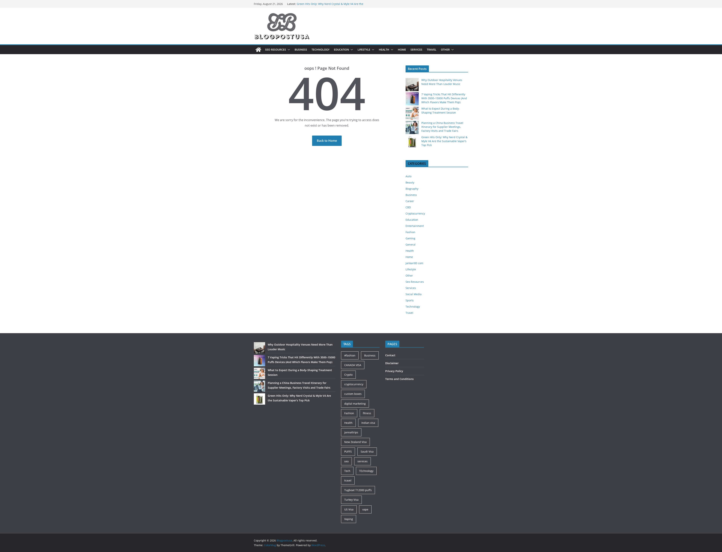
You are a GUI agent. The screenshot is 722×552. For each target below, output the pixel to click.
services (362, 461)
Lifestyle (364, 49)
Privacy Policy (394, 371)
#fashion (349, 355)
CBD (408, 207)
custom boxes (353, 394)
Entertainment (415, 226)
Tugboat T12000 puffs (358, 490)
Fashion (410, 232)
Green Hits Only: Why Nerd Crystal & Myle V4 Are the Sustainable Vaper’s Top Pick (444, 141)
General (411, 244)
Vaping (348, 519)
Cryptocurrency (415, 213)
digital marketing (355, 403)
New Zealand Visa (355, 442)
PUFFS (348, 451)
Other (445, 49)
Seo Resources (275, 49)
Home (402, 49)
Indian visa (368, 423)
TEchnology (366, 471)
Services (416, 49)
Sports (410, 300)
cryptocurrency (353, 384)
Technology (320, 49)
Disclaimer (392, 363)
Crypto (348, 374)
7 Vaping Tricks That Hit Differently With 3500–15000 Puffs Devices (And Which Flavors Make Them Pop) (444, 98)
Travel (431, 49)
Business (301, 49)
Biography (412, 188)
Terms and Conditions (399, 379)
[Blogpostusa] (258, 49)
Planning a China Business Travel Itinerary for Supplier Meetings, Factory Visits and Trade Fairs (331, 5)
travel (347, 480)
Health (384, 49)
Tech (347, 471)
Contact (390, 355)
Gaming (410, 238)
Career (410, 201)
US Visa (348, 509)
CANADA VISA (352, 365)
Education (341, 49)
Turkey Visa (351, 499)
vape (365, 509)
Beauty (410, 182)
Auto (408, 176)
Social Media (414, 294)
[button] (288, 49)
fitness (367, 413)
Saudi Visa (367, 451)
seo (346, 461)
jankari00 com (414, 263)
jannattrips (351, 432)
